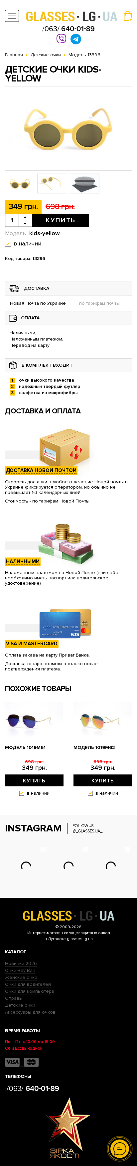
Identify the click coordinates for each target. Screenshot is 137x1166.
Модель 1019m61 (25, 747)
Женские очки (21, 977)
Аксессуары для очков (30, 1012)
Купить (60, 220)
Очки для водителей (28, 984)
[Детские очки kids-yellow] (68, 128)
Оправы (14, 998)
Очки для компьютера (29, 991)
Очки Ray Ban (20, 970)
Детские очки (20, 1005)
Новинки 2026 (21, 963)
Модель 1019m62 (94, 747)
